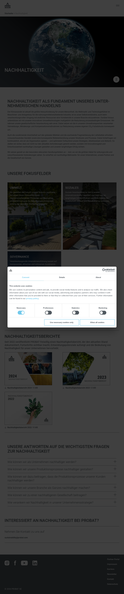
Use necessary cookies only (61, 322)
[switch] (48, 313)
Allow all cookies (97, 322)
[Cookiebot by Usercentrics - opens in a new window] (104, 270)
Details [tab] (62, 277)
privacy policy (32, 298)
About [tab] (98, 277)
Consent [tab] (25, 277)
